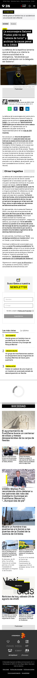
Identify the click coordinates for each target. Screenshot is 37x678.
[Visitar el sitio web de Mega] (18, 646)
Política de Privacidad (24, 311)
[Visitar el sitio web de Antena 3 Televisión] (10, 641)
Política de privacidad (16, 669)
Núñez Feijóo (6, 1)
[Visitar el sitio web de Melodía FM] (27, 650)
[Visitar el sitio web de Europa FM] (18, 650)
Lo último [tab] (24, 331)
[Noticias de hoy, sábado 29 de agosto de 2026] (18, 585)
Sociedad (18, 406)
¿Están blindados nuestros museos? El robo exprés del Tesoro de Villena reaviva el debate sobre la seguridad (26, 460)
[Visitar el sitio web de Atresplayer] (14, 655)
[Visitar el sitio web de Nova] (10, 646)
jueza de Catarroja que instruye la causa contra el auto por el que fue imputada (17, 141)
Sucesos (13, 24)
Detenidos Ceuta (15, 1)
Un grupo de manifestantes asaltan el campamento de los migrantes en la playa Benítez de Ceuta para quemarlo (19, 357)
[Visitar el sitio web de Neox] (27, 641)
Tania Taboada (13, 100)
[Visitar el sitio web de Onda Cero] (10, 650)
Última (24, 6)
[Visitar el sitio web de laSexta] (18, 641)
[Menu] (34, 6)
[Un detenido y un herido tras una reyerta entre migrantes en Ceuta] (10, 609)
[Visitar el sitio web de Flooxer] (25, 655)
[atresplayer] (29, 6)
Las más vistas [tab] (9, 331)
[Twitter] (21, 100)
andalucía (10, 366)
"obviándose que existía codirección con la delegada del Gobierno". (17, 257)
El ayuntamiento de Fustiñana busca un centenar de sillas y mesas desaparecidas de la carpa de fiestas (18, 436)
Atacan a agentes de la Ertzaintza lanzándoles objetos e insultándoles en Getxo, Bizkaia (9, 459)
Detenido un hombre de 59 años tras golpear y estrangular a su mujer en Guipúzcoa (26, 617)
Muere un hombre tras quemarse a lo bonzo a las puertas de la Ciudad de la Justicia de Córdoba (16, 530)
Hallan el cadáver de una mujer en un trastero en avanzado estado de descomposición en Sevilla (19, 371)
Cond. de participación (14, 673)
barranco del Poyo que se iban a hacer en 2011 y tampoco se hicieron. (17, 214)
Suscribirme (18, 316)
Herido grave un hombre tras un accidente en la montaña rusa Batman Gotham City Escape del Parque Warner (18, 341)
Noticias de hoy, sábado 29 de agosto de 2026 (18, 597)
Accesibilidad (25, 673)
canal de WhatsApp (24, 262)
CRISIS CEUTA (11, 351)
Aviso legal (6, 669)
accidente (10, 336)
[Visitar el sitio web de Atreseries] (27, 646)
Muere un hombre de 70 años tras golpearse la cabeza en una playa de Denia (26, 552)
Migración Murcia (25, 1)
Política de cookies (29, 669)
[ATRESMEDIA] (18, 635)
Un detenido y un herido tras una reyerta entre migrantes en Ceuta (9, 616)
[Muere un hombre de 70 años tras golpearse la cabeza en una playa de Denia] (27, 544)
